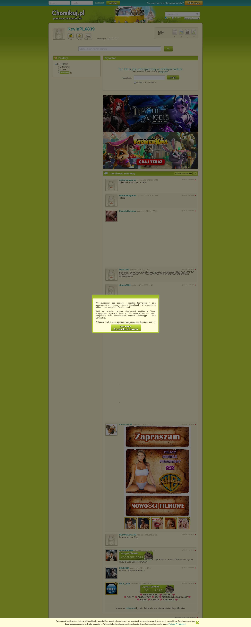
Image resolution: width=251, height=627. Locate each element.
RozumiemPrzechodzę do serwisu (126, 327)
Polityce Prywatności (177, 624)
